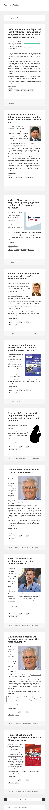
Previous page (5, 799)
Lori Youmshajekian (21, 261)
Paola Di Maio (19, 373)
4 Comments (35, 791)
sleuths (9, 427)
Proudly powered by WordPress (20, 807)
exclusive (30, 102)
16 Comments (35, 723)
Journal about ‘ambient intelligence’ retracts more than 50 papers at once (24, 737)
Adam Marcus (20, 333)
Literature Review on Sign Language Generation (14, 225)
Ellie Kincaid (18, 102)
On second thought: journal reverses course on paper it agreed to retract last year (22, 347)
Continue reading (13, 86)
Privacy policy (10, 807)
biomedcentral (25, 102)
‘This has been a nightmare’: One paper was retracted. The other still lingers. (23, 639)
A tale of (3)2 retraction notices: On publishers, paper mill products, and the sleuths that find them (24, 417)
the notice (16, 528)
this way (17, 773)
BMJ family (29, 76)
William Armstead (22, 298)
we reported (17, 368)
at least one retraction (28, 80)
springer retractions (27, 188)
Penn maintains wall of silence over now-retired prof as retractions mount (23, 276)
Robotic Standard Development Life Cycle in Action (20, 378)
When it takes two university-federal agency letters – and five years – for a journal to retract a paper (24, 118)
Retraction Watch (11, 5)
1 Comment (35, 188)
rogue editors (16, 768)
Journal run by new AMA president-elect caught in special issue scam (21, 561)
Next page (43, 799)
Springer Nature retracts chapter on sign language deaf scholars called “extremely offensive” (23, 204)
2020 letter (12, 143)
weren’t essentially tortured (20, 288)
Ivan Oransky (19, 458)
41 (31, 799)
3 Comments (35, 547)
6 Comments (36, 458)
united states (35, 102)
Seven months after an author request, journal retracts (23, 471)
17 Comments (11, 262)
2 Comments (11, 103)
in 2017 (20, 153)
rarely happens (16, 308)
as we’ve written (29, 313)
